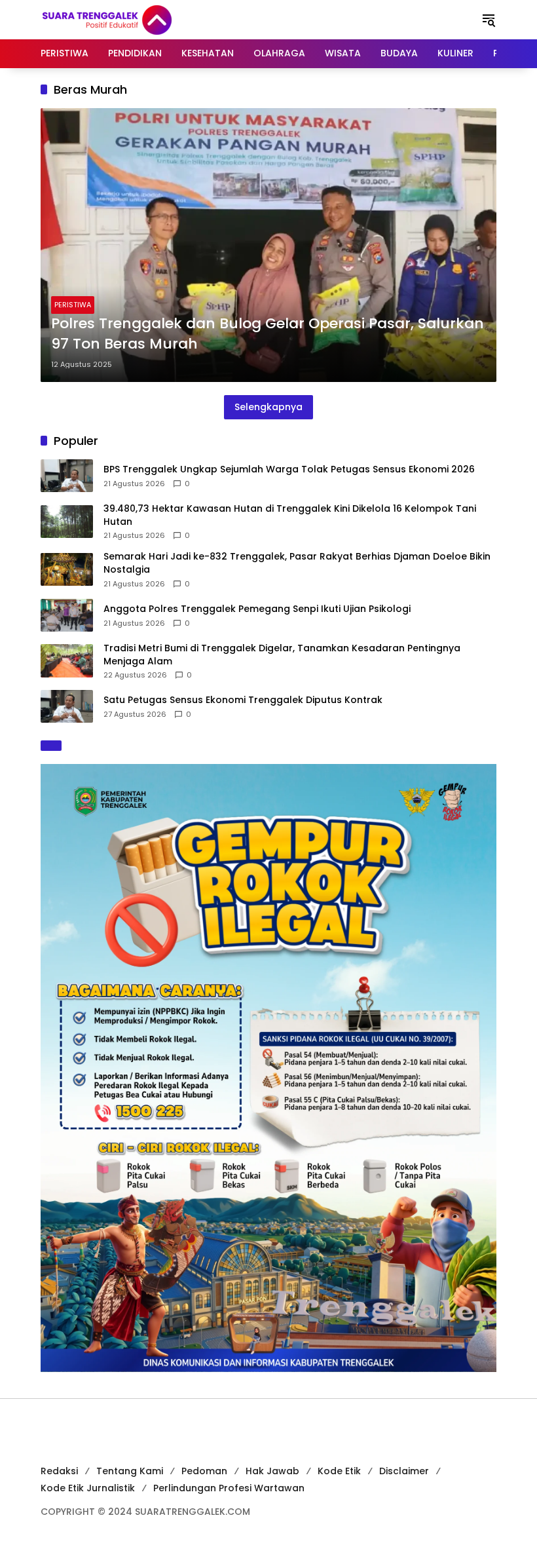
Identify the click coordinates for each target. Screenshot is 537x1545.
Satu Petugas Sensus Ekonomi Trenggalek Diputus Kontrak (242, 700)
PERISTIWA (72, 304)
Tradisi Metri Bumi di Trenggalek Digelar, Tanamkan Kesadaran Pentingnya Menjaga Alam (281, 655)
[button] (488, 20)
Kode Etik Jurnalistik (88, 1488)
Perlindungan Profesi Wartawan (229, 1488)
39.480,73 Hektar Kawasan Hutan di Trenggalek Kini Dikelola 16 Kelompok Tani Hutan (289, 515)
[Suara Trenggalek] (131, 19)
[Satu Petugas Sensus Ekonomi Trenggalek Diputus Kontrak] (67, 706)
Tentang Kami (129, 1471)
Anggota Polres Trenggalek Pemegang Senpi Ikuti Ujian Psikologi (257, 609)
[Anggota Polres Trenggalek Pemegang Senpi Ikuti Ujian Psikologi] (67, 615)
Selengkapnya (268, 406)
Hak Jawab (272, 1471)
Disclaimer (404, 1471)
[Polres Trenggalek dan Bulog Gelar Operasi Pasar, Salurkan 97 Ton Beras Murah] (268, 245)
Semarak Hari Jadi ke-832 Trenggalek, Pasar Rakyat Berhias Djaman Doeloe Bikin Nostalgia (297, 563)
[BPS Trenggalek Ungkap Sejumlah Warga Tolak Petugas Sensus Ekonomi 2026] (67, 475)
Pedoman (204, 1471)
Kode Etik (339, 1471)
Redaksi (59, 1471)
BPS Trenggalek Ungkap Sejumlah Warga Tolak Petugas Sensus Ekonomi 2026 (289, 469)
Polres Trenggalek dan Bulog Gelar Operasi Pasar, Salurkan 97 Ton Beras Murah (267, 334)
